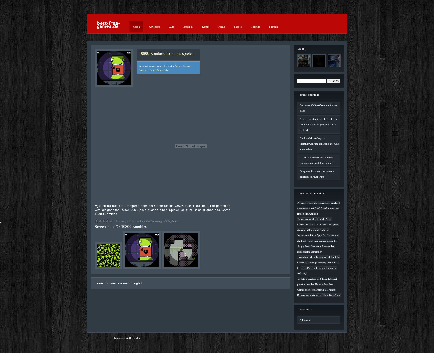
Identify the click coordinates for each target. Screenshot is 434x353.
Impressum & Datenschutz (128, 337)
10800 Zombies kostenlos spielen (166, 53)
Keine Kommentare (160, 70)
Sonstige (255, 26)
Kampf (205, 26)
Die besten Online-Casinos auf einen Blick (318, 108)
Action (136, 26)
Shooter (238, 26)
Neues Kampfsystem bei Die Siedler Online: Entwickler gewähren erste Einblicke (318, 124)
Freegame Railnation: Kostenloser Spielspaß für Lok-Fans (317, 174)
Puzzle (221, 26)
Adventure (154, 26)
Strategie (273, 26)
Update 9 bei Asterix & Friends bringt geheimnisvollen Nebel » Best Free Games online (317, 284)
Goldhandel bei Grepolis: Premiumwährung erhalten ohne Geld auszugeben (319, 143)
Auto (171, 26)
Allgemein (305, 320)
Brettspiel (188, 26)
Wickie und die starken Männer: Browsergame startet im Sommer (317, 160)
